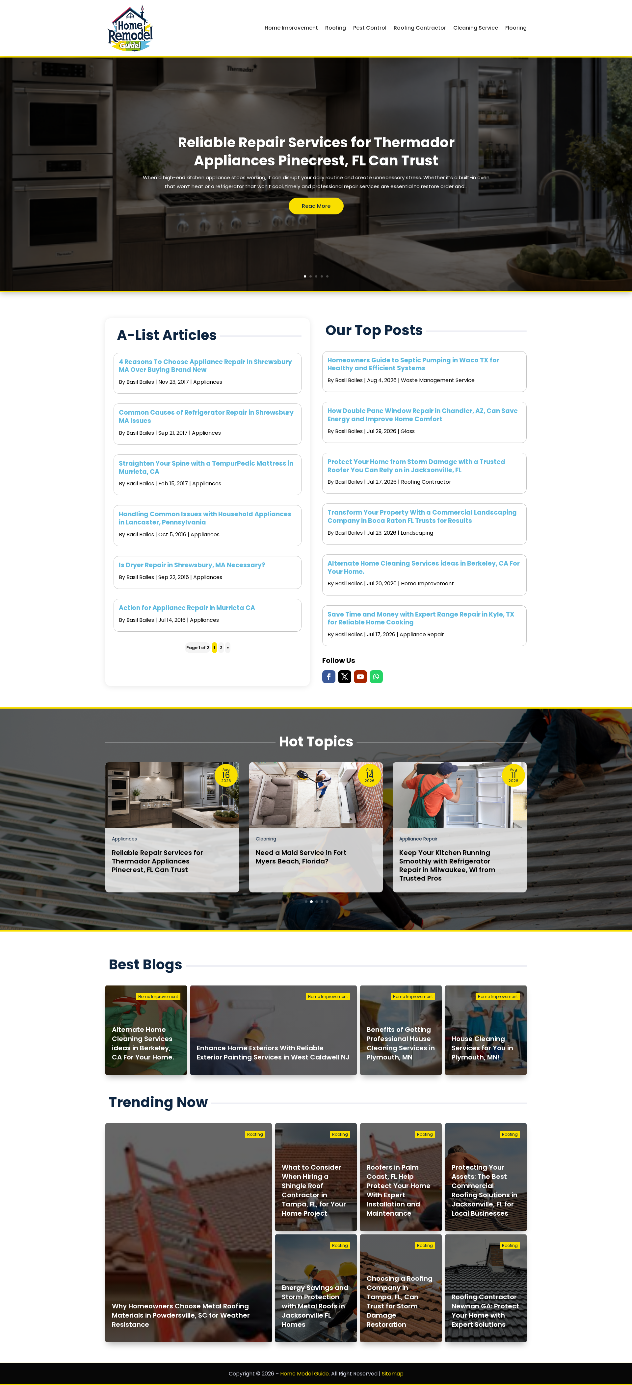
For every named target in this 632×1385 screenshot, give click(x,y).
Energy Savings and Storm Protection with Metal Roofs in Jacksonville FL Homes (315, 1306)
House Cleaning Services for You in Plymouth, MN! (482, 1048)
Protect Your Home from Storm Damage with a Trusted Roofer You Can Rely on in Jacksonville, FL (416, 465)
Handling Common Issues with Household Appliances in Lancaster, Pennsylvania (205, 518)
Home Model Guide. (305, 1373)
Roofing (335, 28)
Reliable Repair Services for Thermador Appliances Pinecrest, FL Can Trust (316, 151)
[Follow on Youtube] (360, 676)
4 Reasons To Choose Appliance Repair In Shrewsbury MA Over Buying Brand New (205, 366)
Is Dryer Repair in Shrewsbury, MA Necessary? (192, 565)
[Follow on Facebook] (328, 676)
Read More (316, 206)
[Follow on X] (344, 676)
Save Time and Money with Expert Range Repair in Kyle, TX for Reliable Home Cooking (421, 618)
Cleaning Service (475, 28)
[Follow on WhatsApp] (376, 676)
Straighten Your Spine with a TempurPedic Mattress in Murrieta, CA (206, 467)
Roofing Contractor (420, 28)
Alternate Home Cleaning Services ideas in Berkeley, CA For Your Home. (424, 567)
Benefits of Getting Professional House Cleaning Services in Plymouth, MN (401, 1043)
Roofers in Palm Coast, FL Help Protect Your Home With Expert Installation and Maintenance (399, 1190)
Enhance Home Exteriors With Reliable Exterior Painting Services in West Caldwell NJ (273, 1052)
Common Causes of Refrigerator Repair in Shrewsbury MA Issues (206, 416)
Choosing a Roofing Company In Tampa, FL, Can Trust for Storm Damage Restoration (400, 1301)
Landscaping (417, 533)
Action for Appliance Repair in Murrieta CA (187, 607)
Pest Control (369, 28)
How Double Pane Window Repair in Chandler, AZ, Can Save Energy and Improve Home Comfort (423, 415)
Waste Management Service (438, 380)
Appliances (207, 382)
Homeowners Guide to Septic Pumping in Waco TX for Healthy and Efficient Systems (413, 364)
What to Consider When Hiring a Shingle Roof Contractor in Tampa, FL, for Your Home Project (314, 1190)
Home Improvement (291, 28)
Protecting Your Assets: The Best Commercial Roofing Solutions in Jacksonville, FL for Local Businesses (484, 1190)
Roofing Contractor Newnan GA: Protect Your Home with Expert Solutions (485, 1310)
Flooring (516, 28)
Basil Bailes (140, 382)
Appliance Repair (422, 634)
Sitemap (393, 1373)
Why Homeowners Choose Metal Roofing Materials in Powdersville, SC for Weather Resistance (181, 1315)
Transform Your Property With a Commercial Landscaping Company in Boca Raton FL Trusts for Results (422, 516)
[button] (306, 901)
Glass (408, 431)
